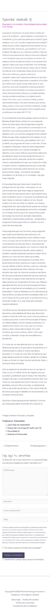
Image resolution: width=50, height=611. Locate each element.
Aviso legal (16, 600)
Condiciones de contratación (25, 606)
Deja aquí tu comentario (12, 24)
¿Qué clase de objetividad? (18, 425)
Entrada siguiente (38, 446)
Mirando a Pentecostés (17, 434)
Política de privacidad (31, 548)
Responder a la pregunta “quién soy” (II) (24, 428)
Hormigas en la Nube (30, 595)
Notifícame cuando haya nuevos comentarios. (24, 559)
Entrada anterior (11, 446)
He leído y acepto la (23, 548)
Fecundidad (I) (13, 431)
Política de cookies (30, 600)
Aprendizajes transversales (35, 24)
